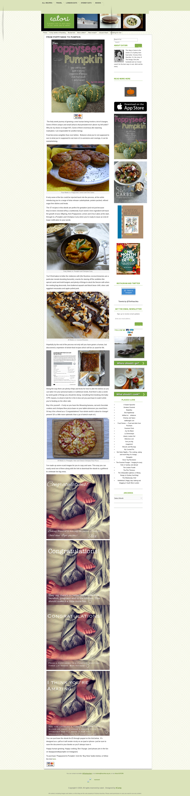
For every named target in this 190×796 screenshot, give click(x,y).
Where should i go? (128, 363)
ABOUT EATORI (120, 45)
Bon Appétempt (129, 412)
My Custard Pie (129, 449)
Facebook (130, 330)
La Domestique (129, 433)
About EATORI (119, 773)
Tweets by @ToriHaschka (128, 301)
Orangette (129, 457)
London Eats (71, 3)
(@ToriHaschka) (87, 773)
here (54, 759)
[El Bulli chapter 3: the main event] (129, 347)
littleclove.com (129, 439)
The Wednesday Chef (129, 478)
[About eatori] (119, 56)
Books (98, 3)
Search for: (118, 39)
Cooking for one (115, 33)
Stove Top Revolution (129, 460)
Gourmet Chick (129, 428)
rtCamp (118, 788)
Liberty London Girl (129, 436)
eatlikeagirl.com (129, 420)
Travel (59, 3)
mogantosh (129, 444)
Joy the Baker (129, 431)
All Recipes (47, 3)
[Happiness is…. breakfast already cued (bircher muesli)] (129, 378)
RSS (130, 335)
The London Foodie (129, 467)
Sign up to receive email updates (128, 314)
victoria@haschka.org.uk (103, 773)
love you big (129, 441)
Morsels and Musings (129, 447)
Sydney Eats (86, 3)
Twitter (130, 332)
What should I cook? (128, 394)
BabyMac (129, 410)
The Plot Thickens (129, 470)
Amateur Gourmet (129, 407)
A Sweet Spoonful (129, 405)
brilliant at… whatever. (129, 415)
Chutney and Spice (129, 418)
